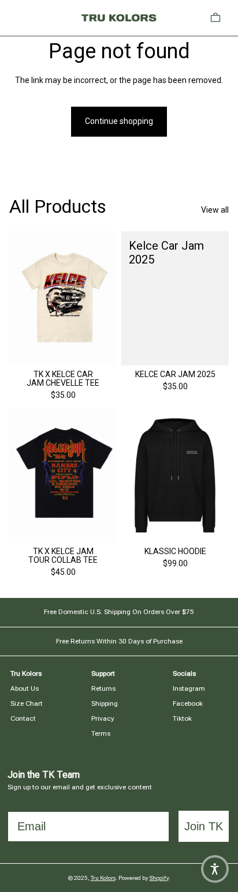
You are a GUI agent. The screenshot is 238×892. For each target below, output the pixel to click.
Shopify (159, 878)
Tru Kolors (103, 878)
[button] (215, 869)
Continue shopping (119, 121)
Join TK (203, 826)
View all (215, 209)
